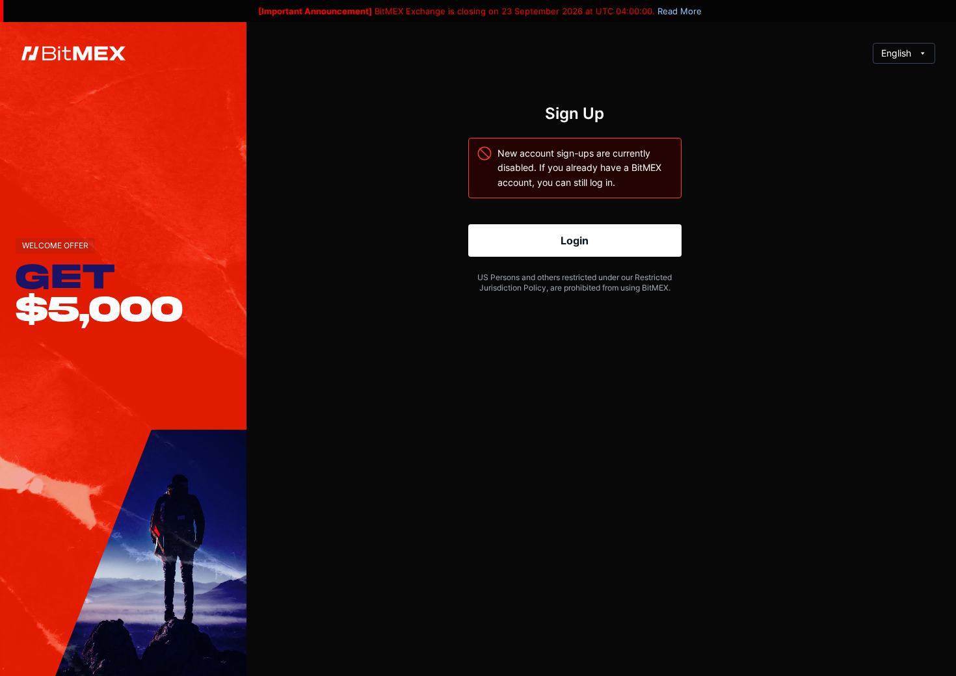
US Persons (498, 277)
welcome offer (55, 245)
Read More (679, 11)
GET (65, 275)
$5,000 (99, 307)
